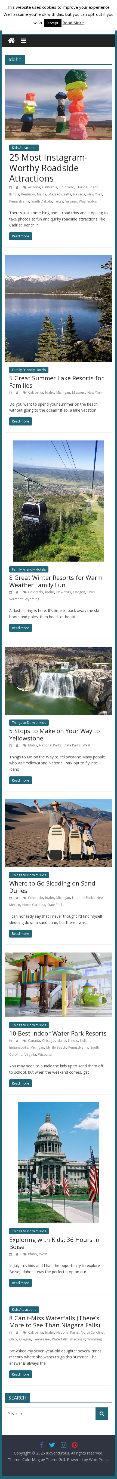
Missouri (78, 392)
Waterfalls (59, 1339)
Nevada (79, 194)
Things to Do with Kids (29, 722)
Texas (58, 201)
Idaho (94, 187)
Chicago (48, 1040)
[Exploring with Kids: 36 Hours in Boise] (58, 1106)
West (86, 745)
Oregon (79, 592)
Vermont (16, 599)
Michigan (63, 392)
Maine (41, 194)
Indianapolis (18, 1047)
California (49, 187)
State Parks (72, 745)
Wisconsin (46, 1054)
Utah (91, 592)
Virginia (71, 201)
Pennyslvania (19, 201)
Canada (34, 1040)
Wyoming (32, 599)
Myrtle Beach (56, 1047)
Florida (81, 187)
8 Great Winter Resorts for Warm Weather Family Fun (56, 581)
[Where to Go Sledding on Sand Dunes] (58, 803)
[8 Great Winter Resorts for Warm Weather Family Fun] (58, 444)
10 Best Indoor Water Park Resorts (58, 1033)
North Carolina (33, 904)
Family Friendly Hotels (29, 370)
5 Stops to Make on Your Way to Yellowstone (54, 734)
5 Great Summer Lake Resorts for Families (56, 381)
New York (94, 194)
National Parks (50, 745)
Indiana (85, 1040)
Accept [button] (52, 22)
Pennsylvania (78, 1047)
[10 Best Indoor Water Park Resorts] (58, 956)
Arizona (34, 187)
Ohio (13, 1339)
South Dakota (41, 201)
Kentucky (28, 194)
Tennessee (41, 1339)
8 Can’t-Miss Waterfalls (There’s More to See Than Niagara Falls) (54, 1321)
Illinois (14, 194)
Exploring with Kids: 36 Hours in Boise (54, 1243)
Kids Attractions (24, 147)
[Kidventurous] (11, 41)
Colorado (66, 187)
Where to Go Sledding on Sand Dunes (52, 886)
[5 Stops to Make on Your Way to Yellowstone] (58, 650)
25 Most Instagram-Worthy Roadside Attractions (48, 167)
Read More (73, 22)
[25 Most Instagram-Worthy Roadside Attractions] (58, 72)
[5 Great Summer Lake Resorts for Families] (58, 259)
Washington (88, 201)
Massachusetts (59, 194)
